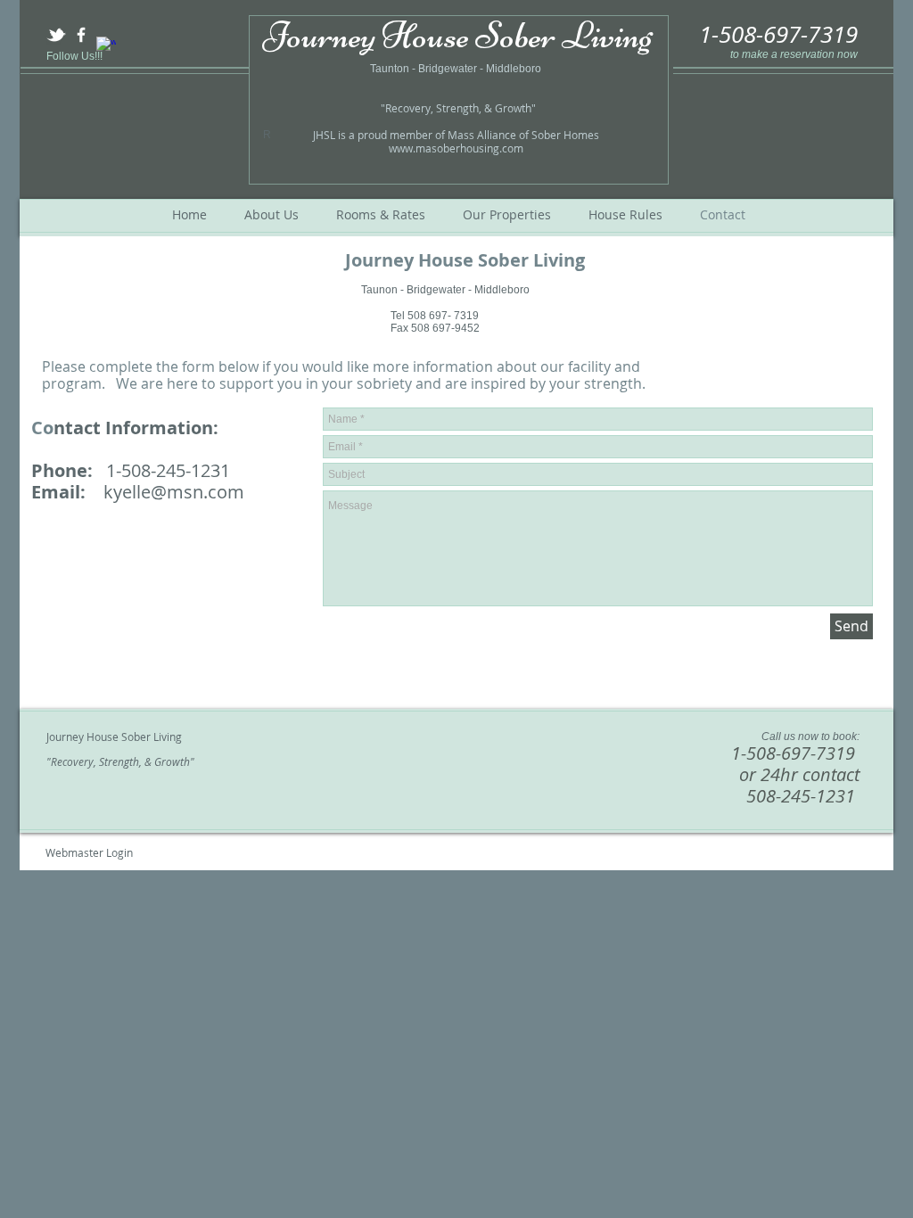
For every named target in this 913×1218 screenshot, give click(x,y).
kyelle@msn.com (173, 492)
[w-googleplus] (106, 46)
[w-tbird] (56, 35)
